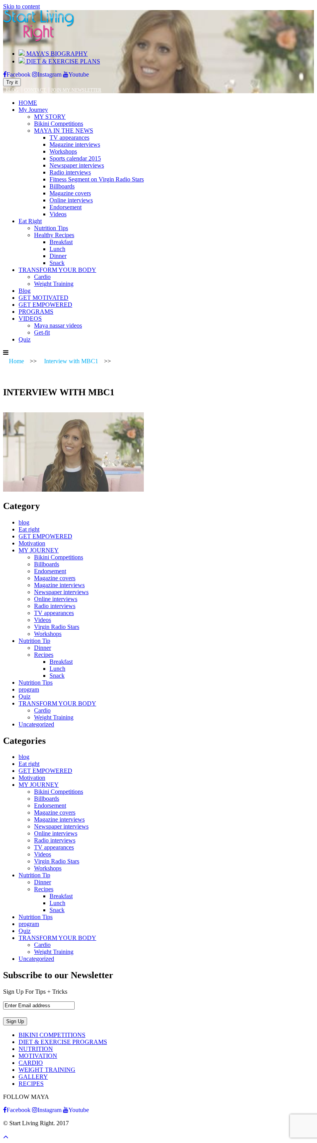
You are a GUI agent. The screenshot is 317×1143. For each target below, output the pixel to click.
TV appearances (69, 137)
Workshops (63, 151)
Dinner (57, 256)
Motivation (32, 543)
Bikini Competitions (58, 123)
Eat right (29, 529)
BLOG (12, 90)
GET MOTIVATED (43, 297)
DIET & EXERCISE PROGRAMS (63, 1042)
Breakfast (61, 242)
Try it (12, 82)
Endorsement (65, 207)
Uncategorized (36, 724)
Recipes (43, 654)
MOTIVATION (38, 1055)
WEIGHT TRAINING (47, 1069)
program (29, 689)
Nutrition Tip (34, 640)
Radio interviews (70, 172)
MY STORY (50, 116)
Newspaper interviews (76, 165)
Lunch (57, 249)
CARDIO (31, 1062)
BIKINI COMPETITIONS (52, 1035)
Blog (25, 290)
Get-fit (42, 332)
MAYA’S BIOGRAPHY (56, 53)
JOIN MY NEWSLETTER (76, 90)
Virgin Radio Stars (56, 627)
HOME (28, 102)
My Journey (33, 109)
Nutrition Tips (51, 228)
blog (24, 522)
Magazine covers (70, 193)
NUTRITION (36, 1049)
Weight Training (53, 283)
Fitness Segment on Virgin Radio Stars (96, 179)
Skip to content (21, 6)
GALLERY (33, 1076)
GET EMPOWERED (45, 304)
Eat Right (30, 221)
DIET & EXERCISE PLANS (62, 61)
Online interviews (71, 200)
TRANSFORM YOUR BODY (57, 270)
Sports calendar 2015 (75, 158)
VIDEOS (30, 318)
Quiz (25, 339)
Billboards (62, 186)
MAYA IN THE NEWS (63, 130)
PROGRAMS (36, 311)
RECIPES (31, 1083)
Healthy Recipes (54, 235)
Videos (57, 214)
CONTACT (35, 90)
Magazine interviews (74, 144)
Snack (57, 263)
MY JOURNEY (39, 550)
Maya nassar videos (58, 325)
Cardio (42, 276)
